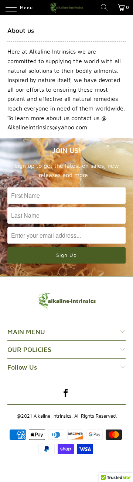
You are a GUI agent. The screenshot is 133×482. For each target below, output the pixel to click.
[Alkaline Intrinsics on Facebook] (66, 394)
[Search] (106, 7)
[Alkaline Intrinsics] (66, 7)
